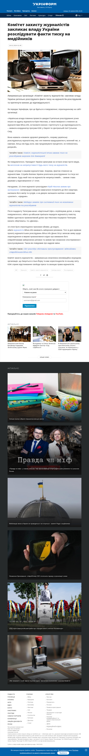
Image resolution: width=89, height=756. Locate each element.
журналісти (19, 230)
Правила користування (54, 707)
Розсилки (49, 729)
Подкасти (11, 694)
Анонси (33, 11)
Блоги (10, 708)
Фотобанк (17, 11)
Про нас (49, 697)
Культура (41, 15)
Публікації (11, 697)
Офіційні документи (15, 721)
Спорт (50, 15)
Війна (9, 15)
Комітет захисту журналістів (39, 270)
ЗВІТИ (48, 724)
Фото (9, 702)
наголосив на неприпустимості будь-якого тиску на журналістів (38, 165)
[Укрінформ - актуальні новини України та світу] (44, 4)
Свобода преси (56, 270)
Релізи (10, 724)
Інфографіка (12, 710)
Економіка (18, 15)
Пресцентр (26, 11)
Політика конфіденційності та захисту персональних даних (53, 719)
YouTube (59, 314)
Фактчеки (30, 707)
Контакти (49, 699)
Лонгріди (11, 713)
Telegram (40, 314)
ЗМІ (16, 270)
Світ (25, 15)
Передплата (50, 702)
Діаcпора (30, 720)
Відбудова (31, 699)
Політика (30, 702)
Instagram (49, 314)
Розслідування (68, 270)
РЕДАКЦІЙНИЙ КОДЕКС (54, 726)
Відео (10, 705)
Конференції (12, 718)
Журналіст (24, 270)
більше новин (44, 357)
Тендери (49, 710)
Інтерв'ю (11, 699)
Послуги (9, 11)
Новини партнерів (14, 716)
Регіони (33, 15)
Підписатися (30, 306)
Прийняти (63, 753)
